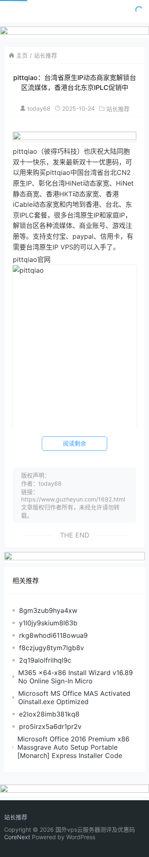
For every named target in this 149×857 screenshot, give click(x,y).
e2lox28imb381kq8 (49, 714)
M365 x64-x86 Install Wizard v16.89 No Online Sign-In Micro (75, 676)
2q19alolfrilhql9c (45, 660)
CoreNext (17, 836)
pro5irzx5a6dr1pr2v (50, 726)
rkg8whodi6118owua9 (53, 635)
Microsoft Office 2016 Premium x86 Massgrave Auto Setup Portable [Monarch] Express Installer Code (73, 747)
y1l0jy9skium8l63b (48, 623)
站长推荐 (45, 55)
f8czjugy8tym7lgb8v (51, 648)
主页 (22, 55)
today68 (38, 108)
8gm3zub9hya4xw (48, 610)
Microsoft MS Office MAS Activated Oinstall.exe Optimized (74, 697)
